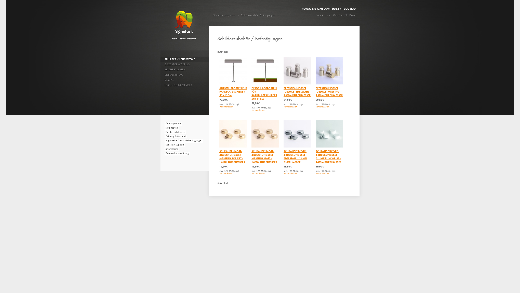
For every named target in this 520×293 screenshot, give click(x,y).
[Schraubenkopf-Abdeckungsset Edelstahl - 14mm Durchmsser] (297, 134)
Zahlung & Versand (176, 136)
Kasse (352, 15)
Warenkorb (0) (340, 15)
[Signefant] (185, 22)
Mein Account (323, 15)
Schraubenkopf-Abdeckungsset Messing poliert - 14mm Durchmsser (232, 157)
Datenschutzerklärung (177, 153)
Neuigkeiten (172, 128)
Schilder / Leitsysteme (224, 15)
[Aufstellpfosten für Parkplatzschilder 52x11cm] (233, 70)
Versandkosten (226, 107)
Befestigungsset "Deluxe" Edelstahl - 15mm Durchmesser (297, 91)
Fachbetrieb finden (175, 132)
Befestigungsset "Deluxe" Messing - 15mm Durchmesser (329, 91)
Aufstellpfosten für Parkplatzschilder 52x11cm (233, 91)
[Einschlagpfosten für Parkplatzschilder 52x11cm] (265, 70)
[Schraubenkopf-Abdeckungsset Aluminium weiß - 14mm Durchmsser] (329, 134)
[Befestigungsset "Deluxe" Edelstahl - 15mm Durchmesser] (297, 70)
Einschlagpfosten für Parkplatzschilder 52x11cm (264, 93)
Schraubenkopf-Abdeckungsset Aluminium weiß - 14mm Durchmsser (328, 157)
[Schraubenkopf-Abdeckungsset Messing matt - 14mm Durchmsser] (265, 134)
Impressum (172, 149)
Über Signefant (173, 123)
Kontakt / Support (175, 144)
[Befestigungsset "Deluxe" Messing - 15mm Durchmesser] (329, 70)
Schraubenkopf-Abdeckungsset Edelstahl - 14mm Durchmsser (295, 157)
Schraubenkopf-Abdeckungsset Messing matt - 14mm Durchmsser (264, 157)
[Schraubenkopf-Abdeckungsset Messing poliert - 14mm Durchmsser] (233, 134)
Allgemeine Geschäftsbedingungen (184, 140)
